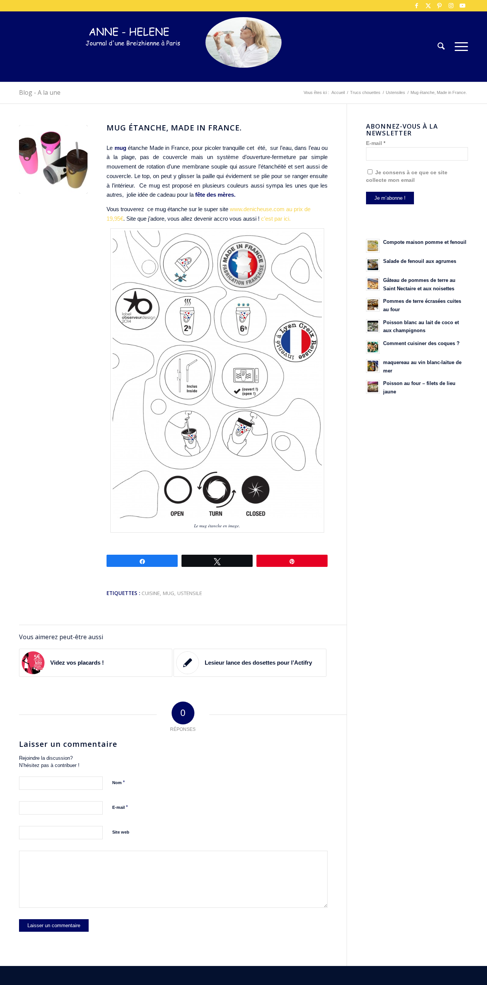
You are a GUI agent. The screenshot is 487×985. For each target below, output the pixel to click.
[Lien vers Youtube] (462, 5)
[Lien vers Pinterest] (439, 5)
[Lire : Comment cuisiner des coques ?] (373, 347)
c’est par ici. (276, 218)
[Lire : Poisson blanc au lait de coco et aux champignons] (373, 326)
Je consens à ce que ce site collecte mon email (406, 176)
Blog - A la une (39, 92)
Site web (120, 832)
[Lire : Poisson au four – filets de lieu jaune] (373, 387)
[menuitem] (441, 46)
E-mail (120, 807)
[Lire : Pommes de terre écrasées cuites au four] (373, 305)
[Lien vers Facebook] (416, 5)
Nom (118, 782)
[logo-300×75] (133, 58)
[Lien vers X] (428, 5)
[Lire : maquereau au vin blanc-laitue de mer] (373, 366)
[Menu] (459, 46)
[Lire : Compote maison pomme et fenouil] (373, 246)
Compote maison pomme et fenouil (424, 242)
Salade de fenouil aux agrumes (419, 261)
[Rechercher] (441, 46)
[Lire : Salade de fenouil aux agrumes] (373, 265)
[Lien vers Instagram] (451, 5)
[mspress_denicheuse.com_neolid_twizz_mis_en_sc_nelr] (53, 159)
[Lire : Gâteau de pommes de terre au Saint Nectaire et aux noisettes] (373, 284)
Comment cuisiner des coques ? (421, 343)
